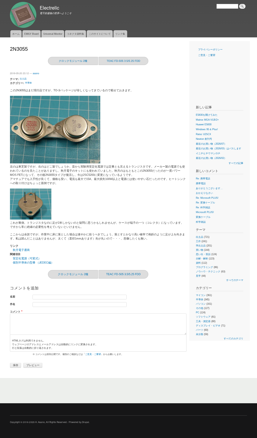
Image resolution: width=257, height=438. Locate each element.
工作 (198, 241)
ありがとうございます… (209, 188)
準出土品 (201, 245)
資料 (198, 262)
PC (197, 312)
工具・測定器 (203, 321)
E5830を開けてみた (206, 114)
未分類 (199, 334)
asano (36, 73)
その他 (199, 308)
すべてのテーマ (234, 280)
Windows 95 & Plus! (207, 129)
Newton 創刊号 (204, 138)
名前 (12, 296)
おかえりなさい (204, 193)
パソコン (201, 303)
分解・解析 (202, 258)
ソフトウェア (203, 316)
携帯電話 (201, 183)
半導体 (28, 82)
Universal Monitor (52, 33)
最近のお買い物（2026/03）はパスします (218, 148)
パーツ (199, 329)
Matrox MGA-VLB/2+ (207, 119)
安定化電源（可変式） (27, 258)
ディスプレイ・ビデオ (208, 325)
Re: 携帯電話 (203, 178)
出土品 (23, 78)
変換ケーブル (203, 217)
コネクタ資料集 (75, 33)
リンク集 (120, 33)
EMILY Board (31, 33)
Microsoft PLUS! (205, 212)
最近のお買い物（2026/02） (211, 158)
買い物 (199, 249)
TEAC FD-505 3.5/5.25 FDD (123, 60)
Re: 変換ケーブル (205, 202)
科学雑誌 (201, 222)
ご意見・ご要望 (93, 354)
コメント (15, 311)
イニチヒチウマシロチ (208, 153)
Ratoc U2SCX (203, 134)
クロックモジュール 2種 (73, 60)
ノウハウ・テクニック (208, 271)
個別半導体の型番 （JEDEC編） (33, 262)
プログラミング (204, 267)
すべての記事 (236, 163)
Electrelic (49, 7)
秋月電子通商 (21, 249)
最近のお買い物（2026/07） (211, 143)
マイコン (201, 295)
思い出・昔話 (203, 254)
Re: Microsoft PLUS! (207, 197)
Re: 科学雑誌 (203, 207)
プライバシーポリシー (210, 49)
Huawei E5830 (203, 124)
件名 (12, 304)
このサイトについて (100, 33)
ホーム (16, 33)
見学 (198, 275)
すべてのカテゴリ (233, 338)
